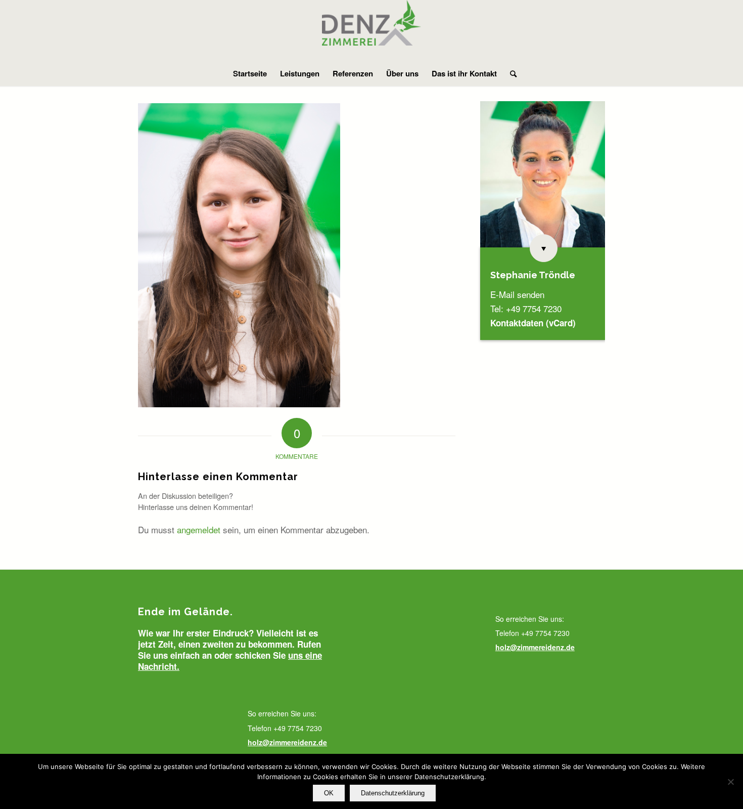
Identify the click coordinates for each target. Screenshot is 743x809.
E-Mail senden (517, 294)
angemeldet (198, 529)
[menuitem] (249, 73)
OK (329, 793)
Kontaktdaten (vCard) (533, 323)
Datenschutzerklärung (393, 793)
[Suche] (510, 73)
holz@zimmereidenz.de (287, 742)
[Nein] (730, 782)
